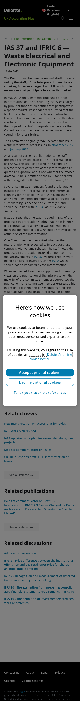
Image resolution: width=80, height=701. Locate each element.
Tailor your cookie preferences (40, 392)
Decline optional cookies (40, 382)
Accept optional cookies (40, 372)
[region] (40, 350)
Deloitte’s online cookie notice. (50, 356)
